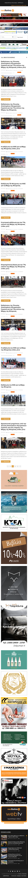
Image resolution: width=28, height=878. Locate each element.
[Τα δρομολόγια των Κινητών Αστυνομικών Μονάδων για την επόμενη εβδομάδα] (4, 856)
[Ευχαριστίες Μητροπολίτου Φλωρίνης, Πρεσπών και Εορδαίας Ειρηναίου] (4, 843)
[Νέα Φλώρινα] (7, 10)
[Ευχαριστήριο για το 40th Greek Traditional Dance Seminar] (4, 850)
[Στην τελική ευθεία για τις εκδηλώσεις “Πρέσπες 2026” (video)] (4, 837)
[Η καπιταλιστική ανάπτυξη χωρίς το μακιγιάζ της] (4, 862)
